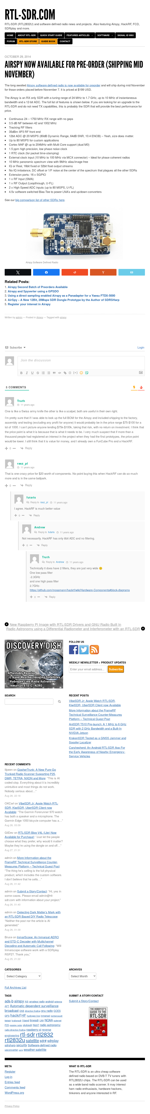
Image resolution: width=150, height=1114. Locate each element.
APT (7, 1006)
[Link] (65, 373)
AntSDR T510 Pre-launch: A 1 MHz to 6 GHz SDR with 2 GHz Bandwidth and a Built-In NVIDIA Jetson (97, 728)
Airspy (39, 317)
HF (23, 1015)
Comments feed (15, 1087)
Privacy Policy (12, 1106)
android (49, 1001)
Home (10, 35)
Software (103, 35)
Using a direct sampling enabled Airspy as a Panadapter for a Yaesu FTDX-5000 (61, 295)
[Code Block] (59, 373)
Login (140, 347)
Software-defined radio (42, 1045)
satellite (32, 1040)
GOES (57, 1011)
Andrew (60, 561)
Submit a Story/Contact (32, 891)
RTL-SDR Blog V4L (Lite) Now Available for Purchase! (30, 834)
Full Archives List (15, 987)
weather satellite (35, 1049)
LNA (42, 1020)
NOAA (49, 1020)
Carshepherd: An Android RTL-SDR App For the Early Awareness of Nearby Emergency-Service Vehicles (97, 751)
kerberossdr (57, 1015)
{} (70, 372)
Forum (11, 41)
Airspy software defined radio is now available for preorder (63, 85)
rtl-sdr (27, 1034)
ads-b (9, 1000)
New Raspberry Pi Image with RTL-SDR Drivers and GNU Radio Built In (65, 624)
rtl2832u (15, 1040)
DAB (21, 1010)
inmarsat (45, 1015)
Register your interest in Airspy (29, 304)
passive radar (16, 1025)
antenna (58, 1001)
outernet (57, 1020)
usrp (21, 1049)
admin (19, 317)
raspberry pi (33, 1029)
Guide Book (48, 41)
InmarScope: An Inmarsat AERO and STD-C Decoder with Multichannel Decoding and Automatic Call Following (32, 941)
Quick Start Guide (51, 35)
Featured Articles (78, 35)
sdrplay (53, 1040)
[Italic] (27, 373)
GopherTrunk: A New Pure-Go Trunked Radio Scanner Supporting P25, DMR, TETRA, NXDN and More (30, 773)
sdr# (43, 1040)
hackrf (15, 1015)
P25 (7, 1025)
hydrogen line (33, 1015)
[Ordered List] (43, 373)
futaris (51, 532)
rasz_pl (22, 463)
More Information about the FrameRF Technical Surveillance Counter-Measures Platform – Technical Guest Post (95, 714)
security (21, 1045)
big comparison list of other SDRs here (39, 200)
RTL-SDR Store (28, 41)
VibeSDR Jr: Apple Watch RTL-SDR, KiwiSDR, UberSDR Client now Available (95, 703)
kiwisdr (8, 1020)
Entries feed (12, 1082)
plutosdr (27, 1025)
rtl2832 (44, 1034)
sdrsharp (10, 1045)
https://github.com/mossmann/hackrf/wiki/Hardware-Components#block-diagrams (80, 590)
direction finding (32, 1010)
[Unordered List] (48, 373)
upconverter (11, 1050)
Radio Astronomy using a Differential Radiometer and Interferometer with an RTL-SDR (73, 629)
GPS (7, 1015)
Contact (65, 41)
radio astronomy (50, 1025)
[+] (75, 372)
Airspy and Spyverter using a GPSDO (33, 291)
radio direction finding (15, 1029)
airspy (63, 317)
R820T (36, 1025)
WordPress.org (14, 1092)
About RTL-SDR (27, 35)
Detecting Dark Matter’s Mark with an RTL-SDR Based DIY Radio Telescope (33, 914)
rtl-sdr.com (30, 14)
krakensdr (16, 1020)
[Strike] (38, 373)
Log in (8, 1077)
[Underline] (32, 373)
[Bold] (21, 373)
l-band (25, 1020)
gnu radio (47, 1010)
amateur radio (37, 1001)
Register (10, 1071)
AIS (26, 1001)
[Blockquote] (54, 373)
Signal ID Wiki (125, 35)
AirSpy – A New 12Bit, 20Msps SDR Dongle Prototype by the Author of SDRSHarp (63, 300)
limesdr (34, 1020)
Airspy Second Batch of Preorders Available (38, 287)
